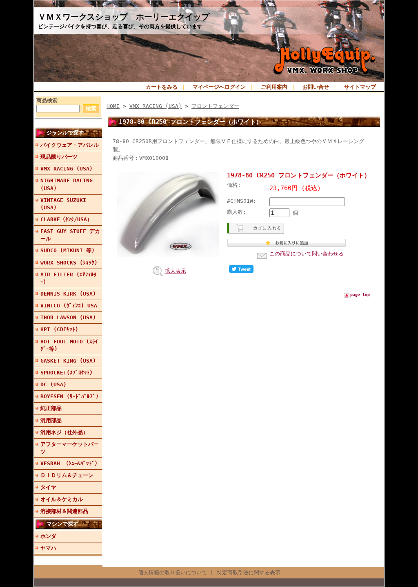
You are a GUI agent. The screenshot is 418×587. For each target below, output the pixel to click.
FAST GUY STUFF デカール (70, 235)
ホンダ (48, 536)
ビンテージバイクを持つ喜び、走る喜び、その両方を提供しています (120, 26)
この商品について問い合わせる (306, 254)
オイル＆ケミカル (61, 499)
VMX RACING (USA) (66, 169)
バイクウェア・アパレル (69, 145)
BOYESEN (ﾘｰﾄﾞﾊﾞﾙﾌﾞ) (69, 396)
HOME (113, 106)
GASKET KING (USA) (68, 361)
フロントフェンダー (215, 106)
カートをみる (162, 87)
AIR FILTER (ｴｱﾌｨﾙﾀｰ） (68, 278)
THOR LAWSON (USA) (68, 317)
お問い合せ (315, 87)
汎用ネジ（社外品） (64, 432)
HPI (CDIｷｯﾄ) (59, 329)
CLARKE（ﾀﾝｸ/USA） (66, 219)
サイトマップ (360, 87)
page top (360, 294)
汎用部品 (51, 420)
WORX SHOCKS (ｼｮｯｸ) (69, 263)
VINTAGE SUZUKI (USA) (63, 204)
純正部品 (51, 408)
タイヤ (48, 487)
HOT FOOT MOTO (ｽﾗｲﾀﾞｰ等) (69, 345)
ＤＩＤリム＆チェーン (66, 475)
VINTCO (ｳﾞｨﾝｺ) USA (68, 305)
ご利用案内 (274, 87)
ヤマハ (48, 548)
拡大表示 (175, 271)
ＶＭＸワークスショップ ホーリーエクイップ (123, 16)
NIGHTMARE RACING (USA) (66, 184)
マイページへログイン (219, 87)
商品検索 (47, 100)
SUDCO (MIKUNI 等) (67, 250)
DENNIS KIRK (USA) (68, 294)
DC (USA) (53, 384)
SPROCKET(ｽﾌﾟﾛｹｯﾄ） (67, 373)
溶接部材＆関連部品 (64, 511)
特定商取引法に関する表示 (248, 572)
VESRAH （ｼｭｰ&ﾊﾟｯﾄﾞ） (70, 463)
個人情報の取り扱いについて (172, 572)
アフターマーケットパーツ (69, 448)
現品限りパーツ (59, 157)
